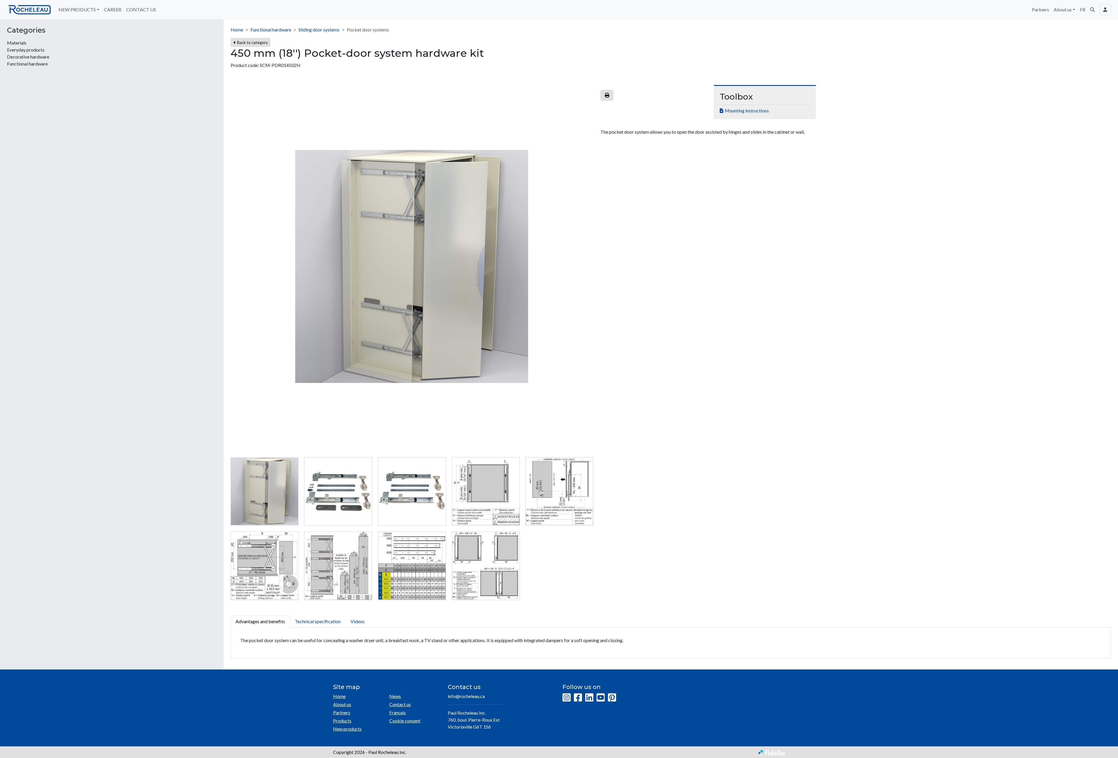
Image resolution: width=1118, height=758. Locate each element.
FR (1082, 9)
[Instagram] (566, 698)
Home (237, 29)
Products (342, 720)
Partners (1040, 9)
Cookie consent (404, 720)
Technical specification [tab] (318, 621)
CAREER (112, 9)
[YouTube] (601, 698)
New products (347, 729)
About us (342, 704)
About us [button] (1063, 9)
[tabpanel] (671, 643)
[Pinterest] (612, 698)
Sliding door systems (318, 29)
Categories (26, 30)
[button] (1092, 10)
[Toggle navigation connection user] (1105, 9)
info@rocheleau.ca (466, 696)
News (395, 696)
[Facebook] (578, 698)
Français (397, 712)
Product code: (245, 65)
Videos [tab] (358, 621)
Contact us (400, 704)
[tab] (264, 491)
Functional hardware (270, 29)
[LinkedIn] (589, 698)
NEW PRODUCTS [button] (77, 9)
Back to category (252, 42)
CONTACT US (141, 9)
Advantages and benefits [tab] (260, 621)
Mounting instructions (747, 110)
